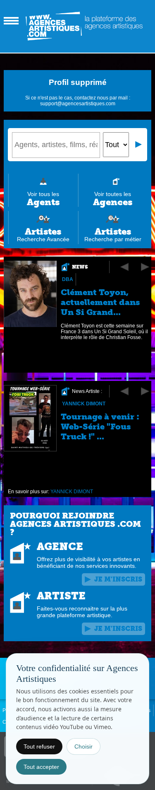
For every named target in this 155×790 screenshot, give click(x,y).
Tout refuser (39, 746)
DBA (67, 279)
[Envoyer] (139, 144)
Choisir (83, 746)
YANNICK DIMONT (83, 404)
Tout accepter (41, 766)
